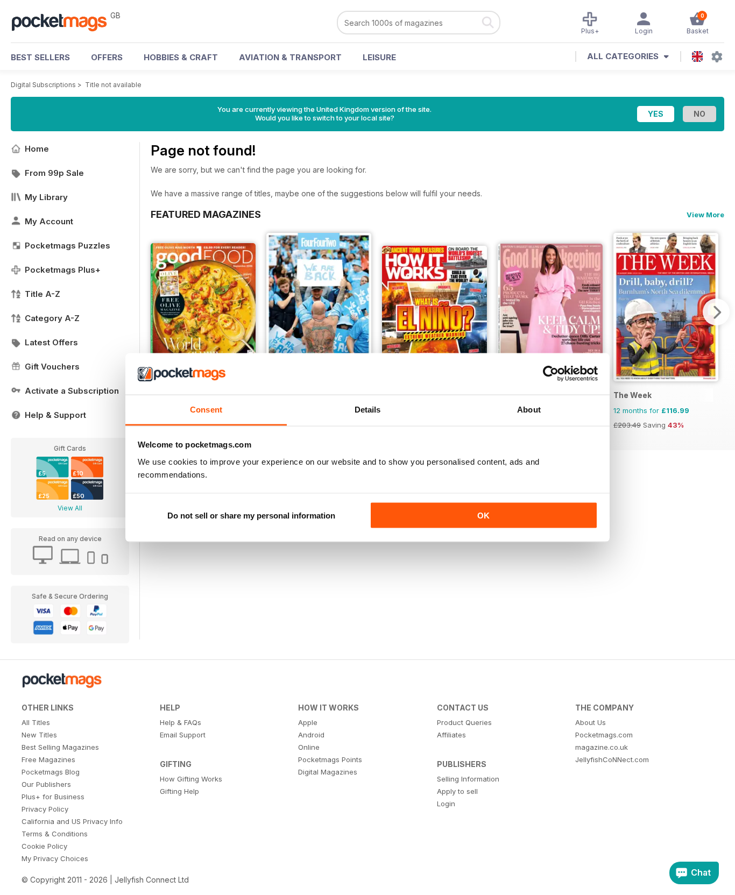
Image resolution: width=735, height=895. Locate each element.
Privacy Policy (45, 809)
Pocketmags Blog (51, 772)
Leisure (379, 57)
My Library (46, 197)
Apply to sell (457, 791)
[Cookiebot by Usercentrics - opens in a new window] (551, 374)
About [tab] (529, 409)
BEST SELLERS (40, 57)
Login (446, 803)
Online (309, 747)
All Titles (36, 722)
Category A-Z (52, 318)
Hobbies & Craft (181, 57)
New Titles (39, 734)
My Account (49, 221)
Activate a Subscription (72, 391)
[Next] (716, 312)
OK (483, 515)
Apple (307, 722)
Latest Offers (51, 342)
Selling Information (468, 779)
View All (70, 508)
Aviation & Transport (290, 57)
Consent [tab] (206, 409)
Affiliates (451, 734)
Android (311, 734)
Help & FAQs (180, 722)
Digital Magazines (327, 772)
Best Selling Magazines (60, 747)
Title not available (113, 85)
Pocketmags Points (330, 759)
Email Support (183, 734)
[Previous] (158, 312)
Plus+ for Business (53, 796)
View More (705, 214)
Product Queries (464, 722)
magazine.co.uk (601, 747)
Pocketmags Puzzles (67, 245)
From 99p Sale (54, 173)
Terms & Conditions (55, 833)
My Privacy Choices (55, 858)
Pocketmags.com (604, 734)
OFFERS (107, 57)
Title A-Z (42, 294)
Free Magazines (48, 759)
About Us (590, 722)
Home (37, 149)
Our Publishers (46, 784)
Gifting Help (179, 791)
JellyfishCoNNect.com (612, 759)
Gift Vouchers (52, 366)
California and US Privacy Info (72, 821)
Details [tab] (368, 409)
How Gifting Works (191, 779)
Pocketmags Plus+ (63, 270)
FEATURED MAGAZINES (206, 214)
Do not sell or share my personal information (251, 515)
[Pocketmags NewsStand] (64, 21)
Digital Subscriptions (43, 85)
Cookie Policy (44, 846)
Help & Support (55, 415)
